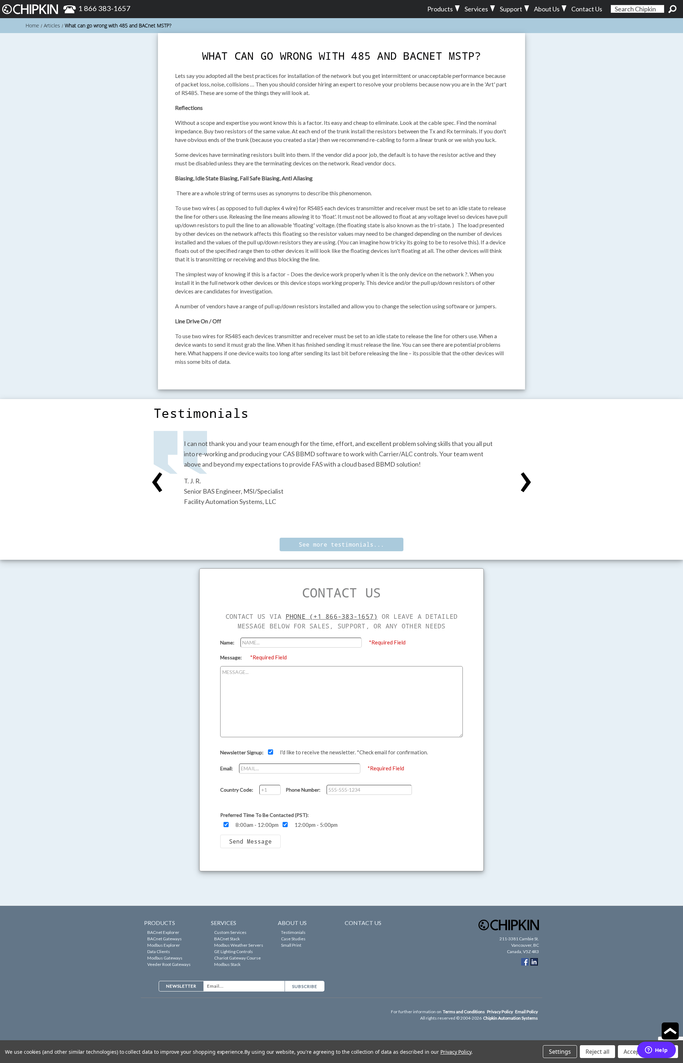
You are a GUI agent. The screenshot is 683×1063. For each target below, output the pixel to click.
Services (476, 9)
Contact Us (586, 9)
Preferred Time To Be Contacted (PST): (264, 815)
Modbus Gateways (164, 958)
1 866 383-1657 (104, 8)
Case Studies (293, 938)
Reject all (597, 1052)
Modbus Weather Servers (238, 945)
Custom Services (230, 932)
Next (525, 482)
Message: (231, 657)
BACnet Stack (227, 938)
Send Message (250, 841)
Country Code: (237, 790)
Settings (560, 1052)
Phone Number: (304, 790)
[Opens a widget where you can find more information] (656, 1050)
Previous (157, 482)
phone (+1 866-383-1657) (332, 616)
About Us (547, 9)
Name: (227, 642)
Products (440, 9)
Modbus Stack (227, 964)
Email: (227, 768)
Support (511, 9)
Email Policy (526, 1011)
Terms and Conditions (464, 1011)
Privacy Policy (500, 1011)
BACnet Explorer (163, 932)
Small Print (291, 945)
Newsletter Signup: (242, 752)
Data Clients (158, 951)
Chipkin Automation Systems (510, 1018)
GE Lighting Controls (233, 951)
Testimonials (293, 932)
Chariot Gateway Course (237, 958)
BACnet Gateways (164, 938)
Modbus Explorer (163, 945)
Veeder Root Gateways (169, 964)
